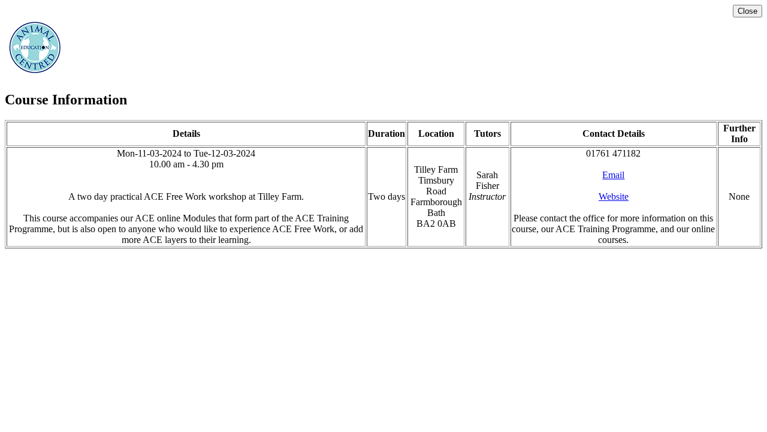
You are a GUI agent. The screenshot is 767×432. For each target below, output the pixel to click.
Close (747, 11)
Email (613, 175)
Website (614, 196)
